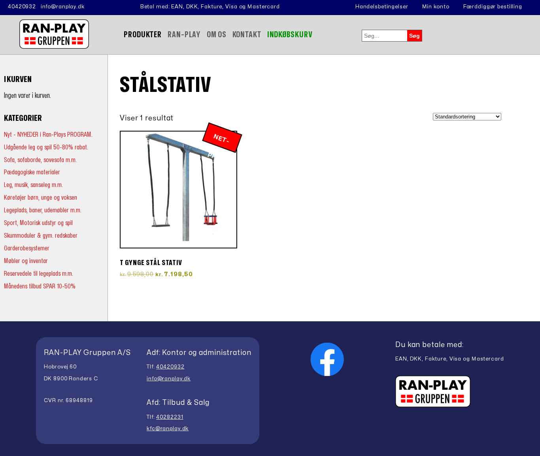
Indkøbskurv (290, 34)
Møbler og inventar (26, 261)
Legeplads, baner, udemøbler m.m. (42, 210)
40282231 (169, 417)
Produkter (143, 34)
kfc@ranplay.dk (168, 428)
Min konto (435, 6)
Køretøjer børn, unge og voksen (40, 197)
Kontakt (246, 34)
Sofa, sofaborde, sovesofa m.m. (40, 159)
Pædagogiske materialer (32, 172)
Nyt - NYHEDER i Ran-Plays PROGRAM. (48, 134)
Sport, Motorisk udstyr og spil (38, 222)
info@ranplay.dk (63, 6)
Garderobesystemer (26, 248)
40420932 (22, 6)
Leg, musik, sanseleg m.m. (33, 184)
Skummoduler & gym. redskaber (40, 235)
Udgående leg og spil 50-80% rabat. (46, 147)
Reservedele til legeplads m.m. (38, 273)
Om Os (216, 34)
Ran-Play (184, 34)
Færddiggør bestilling (492, 6)
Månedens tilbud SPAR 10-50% (40, 286)
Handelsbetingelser (381, 6)
